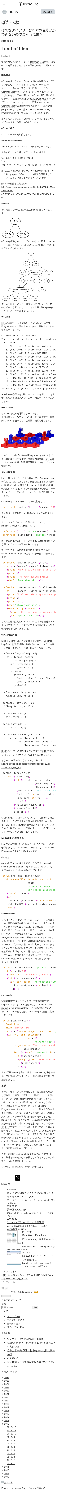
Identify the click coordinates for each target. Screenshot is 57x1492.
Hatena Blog (20, 1488)
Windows (27, 851)
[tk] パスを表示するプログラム (17, 1275)
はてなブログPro (15, 1327)
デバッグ (5, 1126)
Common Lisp (37, 61)
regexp (4, 1007)
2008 (6, 1476)
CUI (52, 95)
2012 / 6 (11, 1446)
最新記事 (5, 1332)
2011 (6, 1466)
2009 (6, 1473)
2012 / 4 (11, 1453)
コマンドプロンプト (45, 866)
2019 (6, 1400)
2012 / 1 (11, 1463)
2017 (6, 1407)
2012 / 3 (11, 1456)
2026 (6, 1377)
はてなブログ (13, 1316)
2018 (6, 1403)
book (7, 56)
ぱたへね (13, 11)
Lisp (6, 65)
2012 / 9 (11, 1437)
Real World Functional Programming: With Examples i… (38, 1239)
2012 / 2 (11, 1460)
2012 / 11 (11, 1430)
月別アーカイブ (9, 1371)
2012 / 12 (11, 1427)
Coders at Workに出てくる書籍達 (25, 1222)
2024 (6, 1384)
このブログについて (11, 1300)
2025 (6, 1380)
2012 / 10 (11, 1433)
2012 (6, 1423)
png (7, 857)
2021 (6, 1393)
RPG (3, 322)
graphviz (36, 98)
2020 (6, 1397)
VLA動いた (13, 1358)
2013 (6, 1420)
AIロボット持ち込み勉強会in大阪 (25, 1338)
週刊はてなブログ (16, 1323)
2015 (6, 1413)
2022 (6, 1390)
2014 (6, 1417)
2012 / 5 (11, 1450)
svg (44, 98)
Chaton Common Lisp (18, 1153)
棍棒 (14, 540)
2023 (6, 1387)
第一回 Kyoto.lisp (16, 1209)
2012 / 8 (11, 1440)
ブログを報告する (36, 1488)
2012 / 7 (11, 1443)
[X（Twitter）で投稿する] (17, 1178)
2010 (6, 1470)
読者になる (48, 12)
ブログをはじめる (16, 1320)
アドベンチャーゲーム (34, 146)
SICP (4, 750)
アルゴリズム (21, 926)
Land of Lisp (14, 48)
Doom (10, 407)
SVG (10, 420)
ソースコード (14, 1102)
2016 (6, 1410)
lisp (3, 56)
